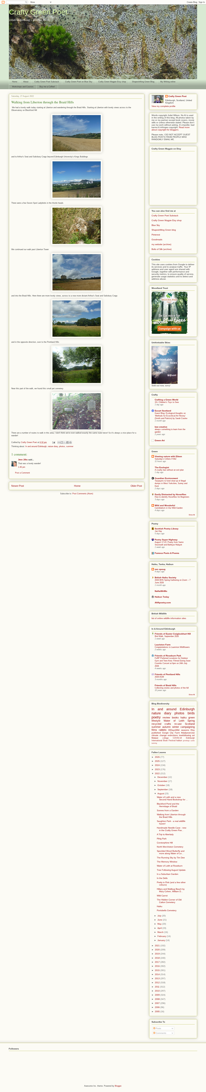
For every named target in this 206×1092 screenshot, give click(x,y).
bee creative (161, 427)
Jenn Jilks (23, 460)
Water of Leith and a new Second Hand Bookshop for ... (172, 798)
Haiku (159, 906)
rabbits (162, 730)
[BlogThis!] (61, 442)
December (162, 777)
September (163, 789)
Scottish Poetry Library (166, 528)
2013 (157, 978)
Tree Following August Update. (171, 870)
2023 (157, 769)
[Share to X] (64, 442)
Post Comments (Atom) (82, 493)
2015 (157, 970)
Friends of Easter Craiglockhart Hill (173, 634)
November (162, 781)
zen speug (160, 569)
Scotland (190, 723)
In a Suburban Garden (167, 874)
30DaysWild (173, 730)
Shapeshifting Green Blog (143, 82)
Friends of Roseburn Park (168, 655)
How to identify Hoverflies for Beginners (172, 497)
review (166, 717)
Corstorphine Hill (165, 842)
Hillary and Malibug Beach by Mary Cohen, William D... (171, 890)
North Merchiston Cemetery (170, 847)
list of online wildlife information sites (169, 618)
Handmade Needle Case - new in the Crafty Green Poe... (171, 829)
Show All (192, 515)
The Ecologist (162, 467)
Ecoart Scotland (163, 411)
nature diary (53, 446)
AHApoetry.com (163, 602)
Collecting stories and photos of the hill (172, 688)
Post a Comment (22, 473)
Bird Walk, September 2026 (167, 636)
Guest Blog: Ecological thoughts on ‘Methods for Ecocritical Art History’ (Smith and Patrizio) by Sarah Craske (171, 416)
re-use (178, 723)
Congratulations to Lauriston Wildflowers (172, 647)
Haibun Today (162, 597)
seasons (185, 730)
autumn (166, 726)
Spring (191, 720)
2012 (157, 982)
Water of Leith (174, 720)
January (161, 940)
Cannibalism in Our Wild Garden (169, 508)
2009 (157, 995)
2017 (157, 962)
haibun (179, 741)
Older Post (136, 486)
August (161, 793)
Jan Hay (158, 531)
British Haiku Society (165, 577)
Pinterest (156, 234)
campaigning (188, 726)
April (159, 928)
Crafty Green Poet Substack (46, 82)
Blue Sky (156, 225)
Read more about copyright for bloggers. (171, 128)
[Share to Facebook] (67, 442)
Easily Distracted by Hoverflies (170, 494)
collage (165, 738)
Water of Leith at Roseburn (169, 866)
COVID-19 (177, 738)
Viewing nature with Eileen (168, 456)
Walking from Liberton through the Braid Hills (171, 815)
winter (175, 726)
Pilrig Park (161, 838)
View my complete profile (163, 106)
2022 (157, 773)
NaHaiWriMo (161, 591)
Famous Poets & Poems (167, 553)
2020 (157, 949)
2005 (157, 1011)
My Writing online (167, 82)
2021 (157, 945)
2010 (157, 991)
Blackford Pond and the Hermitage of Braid (168, 805)
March (160, 932)
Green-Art (160, 440)
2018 (157, 958)
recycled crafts (161, 723)
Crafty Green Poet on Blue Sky (78, 82)
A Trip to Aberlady (165, 834)
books (175, 717)
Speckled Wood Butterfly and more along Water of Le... (170, 852)
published (156, 733)
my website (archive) (161, 244)
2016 (157, 966)
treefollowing (185, 735)
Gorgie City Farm (171, 733)
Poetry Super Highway (166, 539)
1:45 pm (21, 467)
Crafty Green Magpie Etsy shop (112, 82)
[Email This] (58, 442)
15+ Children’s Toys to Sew (167, 402)
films (154, 730)
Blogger (118, 1086)
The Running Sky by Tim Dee (171, 857)
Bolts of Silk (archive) (162, 249)
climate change (159, 735)
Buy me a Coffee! (47, 87)
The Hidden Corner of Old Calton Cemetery (169, 900)
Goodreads (157, 239)
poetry (156, 717)
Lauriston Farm (162, 644)
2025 (157, 761)
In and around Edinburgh (36, 446)
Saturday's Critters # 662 (165, 459)
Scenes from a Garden (168, 810)
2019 (157, 953)
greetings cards (189, 740)
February (162, 936)
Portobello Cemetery (166, 910)
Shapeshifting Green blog (164, 230)
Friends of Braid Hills (165, 685)
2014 (157, 974)
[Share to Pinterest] (70, 442)
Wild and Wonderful (165, 505)
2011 (157, 987)
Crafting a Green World (166, 399)
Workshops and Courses (22, 87)
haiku (184, 717)
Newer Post (17, 486)
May (159, 924)
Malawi (155, 738)
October (161, 785)
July (159, 915)
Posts (158, 1028)
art (193, 735)
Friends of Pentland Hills (167, 674)
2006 (157, 1007)
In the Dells (162, 878)
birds (191, 713)
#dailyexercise (188, 733)
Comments (160, 1033)
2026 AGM (159, 677)
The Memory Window (167, 861)
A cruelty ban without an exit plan (169, 470)
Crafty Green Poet (38, 12)
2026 (157, 757)
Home (14, 82)
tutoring (154, 743)
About (25, 82)
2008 (157, 999)
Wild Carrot (162, 895)
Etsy (193, 730)
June (160, 920)
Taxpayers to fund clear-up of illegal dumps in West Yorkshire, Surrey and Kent (171, 483)
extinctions (173, 735)
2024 (157, 765)
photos (62, 446)
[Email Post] (53, 442)
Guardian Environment (166, 478)
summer (69, 446)
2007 (157, 1003)
